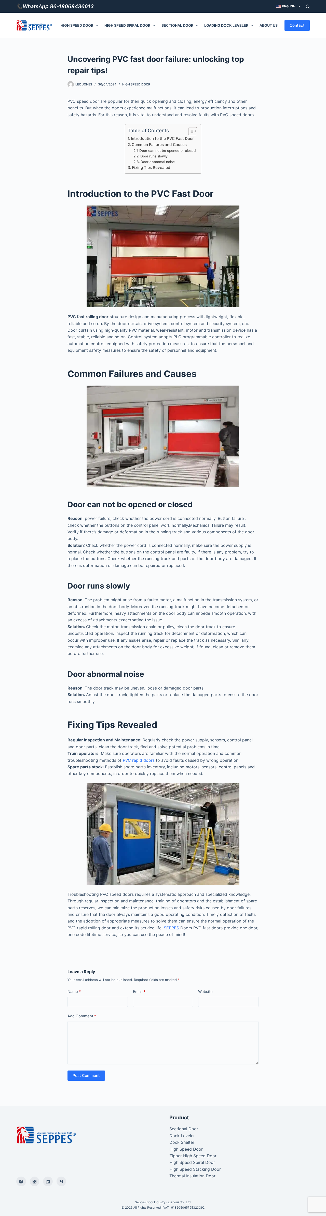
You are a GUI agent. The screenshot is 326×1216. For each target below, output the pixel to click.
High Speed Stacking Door (195, 1169)
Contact (297, 25)
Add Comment (81, 1016)
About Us (269, 25)
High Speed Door (77, 25)
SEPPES (171, 927)
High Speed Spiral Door (127, 25)
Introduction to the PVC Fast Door (162, 138)
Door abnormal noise (158, 162)
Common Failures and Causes (159, 144)
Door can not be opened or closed (167, 151)
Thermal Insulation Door (192, 1175)
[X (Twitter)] (34, 1181)
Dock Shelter (181, 1142)
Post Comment (86, 1075)
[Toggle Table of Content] (190, 131)
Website (205, 991)
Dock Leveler (182, 1135)
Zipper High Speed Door (192, 1155)
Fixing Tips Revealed (151, 167)
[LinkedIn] (48, 1181)
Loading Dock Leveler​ (226, 25)
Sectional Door (177, 25)
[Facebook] (21, 1181)
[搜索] (308, 6)
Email (139, 991)
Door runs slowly (154, 156)
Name (74, 991)
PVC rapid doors (138, 760)
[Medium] (61, 1181)
